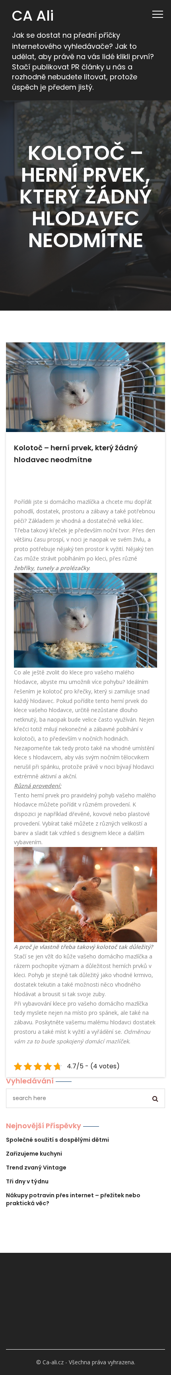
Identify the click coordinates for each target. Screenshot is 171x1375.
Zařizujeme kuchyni (34, 1154)
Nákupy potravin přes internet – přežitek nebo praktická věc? (73, 1199)
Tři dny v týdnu (27, 1181)
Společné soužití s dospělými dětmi (57, 1140)
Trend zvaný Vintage (36, 1167)
